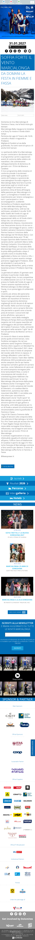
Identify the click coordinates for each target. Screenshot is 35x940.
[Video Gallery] (29, 51)
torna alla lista (8, 466)
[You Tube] (19, 51)
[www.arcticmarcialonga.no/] (22, 893)
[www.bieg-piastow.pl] (12, 893)
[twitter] (10, 51)
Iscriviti (17, 478)
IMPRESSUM (18, 936)
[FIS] (17, 853)
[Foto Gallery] (25, 51)
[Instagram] (15, 51)
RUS (10, 7)
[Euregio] (30, 16)
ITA (2, 7)
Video (17, 493)
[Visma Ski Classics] (30, 7)
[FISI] (17, 870)
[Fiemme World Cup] (27, 876)
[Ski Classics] (17, 876)
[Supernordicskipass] (7, 876)
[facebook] (6, 51)
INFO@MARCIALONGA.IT (15, 932)
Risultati (17, 483)
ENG (5, 7)
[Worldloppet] (30, 12)
